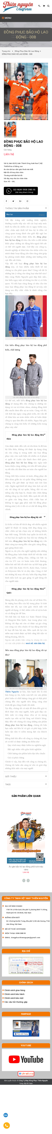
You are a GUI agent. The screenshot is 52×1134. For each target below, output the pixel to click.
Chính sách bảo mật (14, 998)
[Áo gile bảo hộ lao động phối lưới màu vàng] (26, 837)
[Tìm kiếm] (48, 6)
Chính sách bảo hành (14, 994)
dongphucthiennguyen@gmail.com (25, 937)
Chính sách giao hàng (14, 990)
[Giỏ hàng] (44, 6)
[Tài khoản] (39, 6)
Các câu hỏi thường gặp (15, 1002)
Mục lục (9, 214)
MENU (7, 18)
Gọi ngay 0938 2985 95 (24, 190)
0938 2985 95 (20, 933)
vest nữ (29, 643)
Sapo (31, 1083)
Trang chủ (6, 51)
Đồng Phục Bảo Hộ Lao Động (27, 51)
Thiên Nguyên (12, 691)
